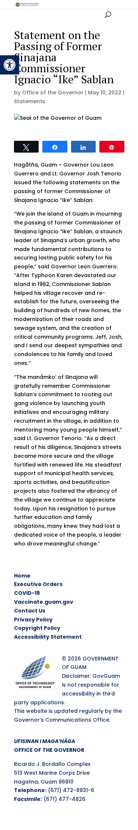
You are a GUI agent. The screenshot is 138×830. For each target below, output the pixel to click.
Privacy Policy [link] (33, 619)
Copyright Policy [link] (37, 628)
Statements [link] (29, 101)
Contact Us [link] (29, 610)
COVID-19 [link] (27, 593)
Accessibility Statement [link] (48, 637)
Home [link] (22, 575)
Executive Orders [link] (38, 584)
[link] (9, 64)
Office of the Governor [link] (53, 92)
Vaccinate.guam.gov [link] (43, 602)
